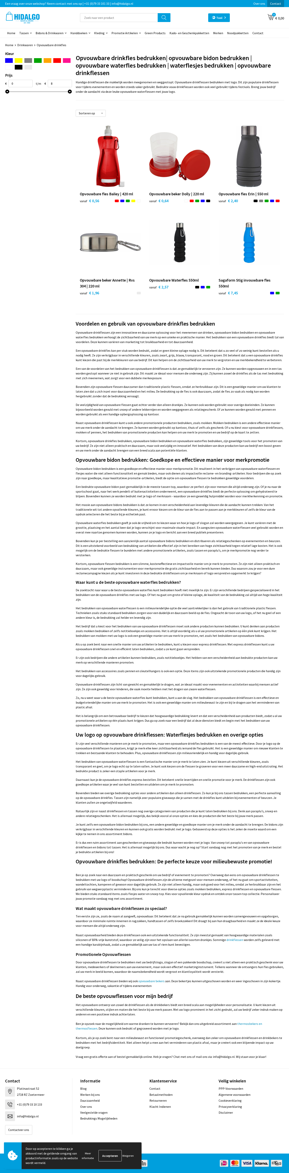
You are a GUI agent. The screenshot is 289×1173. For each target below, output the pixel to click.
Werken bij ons (90, 1095)
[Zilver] (28, 67)
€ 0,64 (158, 200)
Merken (218, 33)
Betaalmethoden (161, 1095)
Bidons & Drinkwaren (50, 33)
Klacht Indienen (160, 1107)
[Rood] (57, 60)
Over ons (259, 4)
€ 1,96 (89, 292)
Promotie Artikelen (124, 33)
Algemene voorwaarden (234, 1095)
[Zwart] (18, 67)
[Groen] (38, 60)
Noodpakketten (238, 33)
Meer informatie (88, 1156)
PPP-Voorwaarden (231, 1088)
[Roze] (67, 60)
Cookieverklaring (230, 1100)
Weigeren (128, 1155)
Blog (83, 1088)
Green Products (155, 33)
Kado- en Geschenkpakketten (189, 33)
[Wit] (9, 67)
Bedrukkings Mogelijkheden (98, 1118)
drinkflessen (235, 940)
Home (11, 33)
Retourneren (158, 1100)
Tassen (24, 33)
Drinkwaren (25, 45)
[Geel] (18, 60)
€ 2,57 (158, 287)
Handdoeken (78, 33)
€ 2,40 (228, 200)
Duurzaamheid (90, 1100)
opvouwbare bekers (151, 981)
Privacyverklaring (230, 1107)
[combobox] (119, 17)
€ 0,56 (89, 200)
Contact (275, 4)
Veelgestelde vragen (94, 1112)
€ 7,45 (228, 292)
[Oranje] (47, 60)
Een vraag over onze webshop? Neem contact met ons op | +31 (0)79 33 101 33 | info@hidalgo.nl (69, 4)
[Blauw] (9, 60)
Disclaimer (226, 1112)
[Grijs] (28, 60)
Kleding (99, 33)
